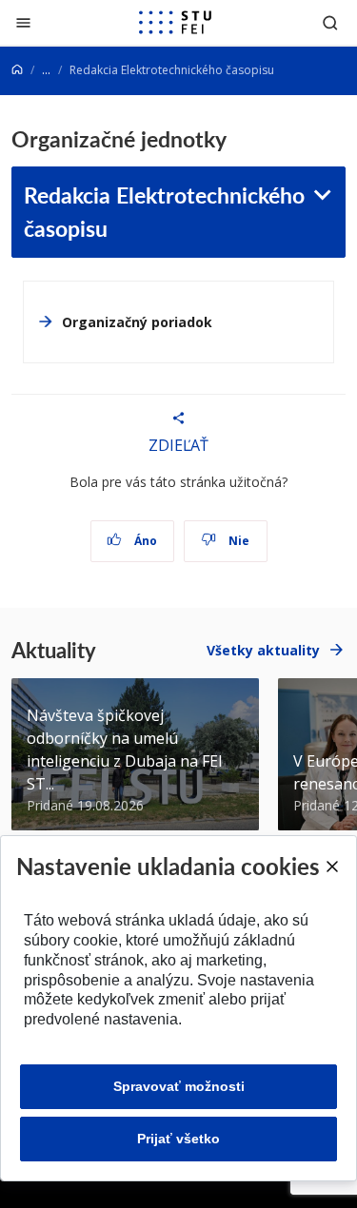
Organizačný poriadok (137, 322)
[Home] (17, 70)
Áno (144, 541)
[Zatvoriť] (23, 22)
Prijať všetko (178, 1138)
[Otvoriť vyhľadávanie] (330, 22)
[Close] (331, 866)
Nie (237, 541)
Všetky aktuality (263, 650)
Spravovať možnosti (179, 1086)
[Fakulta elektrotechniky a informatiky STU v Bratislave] (175, 22)
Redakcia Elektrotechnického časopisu (164, 211)
